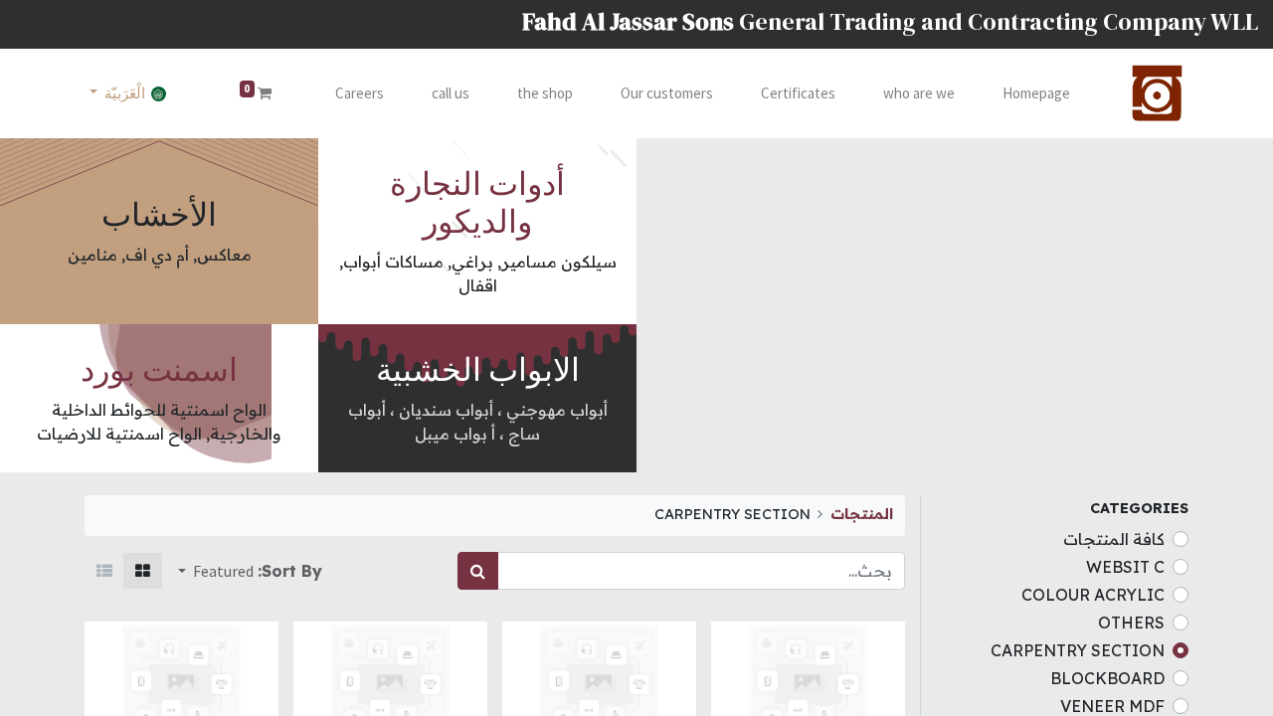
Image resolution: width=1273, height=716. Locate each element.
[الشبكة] (142, 571)
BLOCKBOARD (1107, 678)
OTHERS (1131, 622)
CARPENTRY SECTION (1078, 650)
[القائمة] (104, 571)
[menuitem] (1036, 94)
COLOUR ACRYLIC (1093, 595)
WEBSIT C (1125, 567)
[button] (216, 571)
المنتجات (861, 514)
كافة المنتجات (1114, 539)
